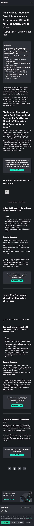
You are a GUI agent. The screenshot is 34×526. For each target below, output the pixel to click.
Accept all (5, 522)
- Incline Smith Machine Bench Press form (17, 63)
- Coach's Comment (11, 65)
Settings (28, 522)
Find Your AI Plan (17, 170)
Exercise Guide (17, 280)
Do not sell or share (17, 522)
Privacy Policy (29, 518)
